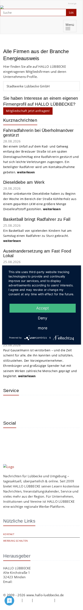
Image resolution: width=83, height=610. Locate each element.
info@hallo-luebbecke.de (32, 582)
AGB (27, 600)
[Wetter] (9, 404)
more (42, 328)
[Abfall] (37, 404)
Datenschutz (43, 600)
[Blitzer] (23, 404)
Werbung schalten (15, 540)
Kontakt (8, 534)
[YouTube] (23, 437)
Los (71, 12)
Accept (42, 308)
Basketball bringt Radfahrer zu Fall (36, 219)
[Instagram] (9, 437)
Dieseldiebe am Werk (23, 182)
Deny (42, 318)
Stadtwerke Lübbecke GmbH (28, 86)
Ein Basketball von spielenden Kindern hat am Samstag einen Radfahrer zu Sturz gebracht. (37, 236)
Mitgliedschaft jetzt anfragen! (28, 111)
